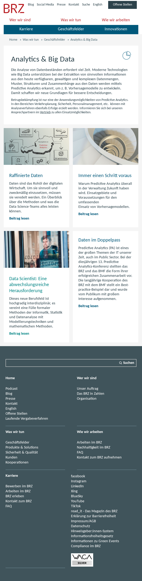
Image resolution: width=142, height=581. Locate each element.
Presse (61, 4)
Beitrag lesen (19, 218)
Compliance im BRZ (86, 546)
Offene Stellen (125, 6)
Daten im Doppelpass (99, 240)
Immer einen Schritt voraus (104, 176)
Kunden (11, 457)
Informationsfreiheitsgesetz (92, 536)
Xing (74, 491)
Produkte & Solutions (22, 447)
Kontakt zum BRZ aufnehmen (99, 457)
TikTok (76, 506)
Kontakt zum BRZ (19, 501)
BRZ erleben (15, 496)
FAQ (80, 452)
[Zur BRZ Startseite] (14, 12)
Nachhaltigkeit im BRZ (93, 447)
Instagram (78, 481)
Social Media (45, 5)
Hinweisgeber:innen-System (92, 531)
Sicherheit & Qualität (22, 452)
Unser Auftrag (87, 389)
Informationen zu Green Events (95, 541)
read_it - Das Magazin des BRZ (94, 511)
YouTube (77, 501)
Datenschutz (80, 526)
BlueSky (77, 496)
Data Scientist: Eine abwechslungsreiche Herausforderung (29, 285)
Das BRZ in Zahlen (90, 394)
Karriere (26, 29)
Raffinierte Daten (26, 176)
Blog (31, 4)
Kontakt (74, 4)
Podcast (12, 389)
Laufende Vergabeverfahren (27, 419)
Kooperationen (17, 462)
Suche (86, 4)
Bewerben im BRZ (19, 486)
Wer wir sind (20, 20)
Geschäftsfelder (71, 29)
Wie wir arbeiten (116, 20)
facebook (78, 476)
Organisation (87, 399)
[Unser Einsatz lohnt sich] (82, 566)
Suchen (128, 363)
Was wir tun (71, 20)
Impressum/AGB (83, 521)
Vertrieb (45, 112)
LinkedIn (77, 486)
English (97, 4)
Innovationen (116, 29)
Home (13, 40)
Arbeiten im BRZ (89, 442)
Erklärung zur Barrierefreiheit (93, 516)
